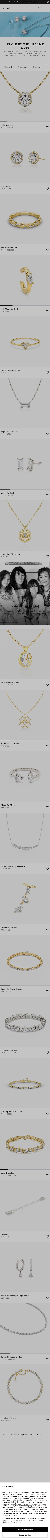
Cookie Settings (25, 1535)
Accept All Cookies (25, 1529)
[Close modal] (25, 770)
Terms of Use (16, 1522)
